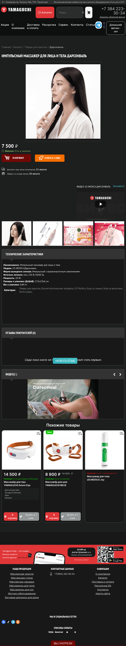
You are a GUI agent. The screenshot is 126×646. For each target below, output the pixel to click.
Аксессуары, (25, 291)
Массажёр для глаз (15, 481)
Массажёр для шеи (56, 481)
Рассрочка (49, 24)
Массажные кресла (21, 573)
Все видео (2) (118, 186)
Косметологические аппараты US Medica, (64, 288)
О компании (18, 26)
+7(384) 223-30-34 (64, 573)
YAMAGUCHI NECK (55, 485)
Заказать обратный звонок (112, 17)
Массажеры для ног (22, 589)
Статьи (90, 24)
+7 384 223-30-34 (113, 11)
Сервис (63, 24)
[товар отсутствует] (88, 12)
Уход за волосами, (113, 288)
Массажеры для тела (21, 585)
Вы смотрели (63, 643)
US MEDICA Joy (95, 479)
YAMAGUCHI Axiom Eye (17, 485)
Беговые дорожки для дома (22, 597)
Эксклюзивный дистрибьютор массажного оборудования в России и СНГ (89, 2)
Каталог (103, 577)
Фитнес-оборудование (22, 593)
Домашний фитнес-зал (116, 28)
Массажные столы (22, 577)
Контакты (77, 24)
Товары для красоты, (30, 288)
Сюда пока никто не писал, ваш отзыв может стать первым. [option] (63, 359)
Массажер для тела (98, 476)
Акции (5, 24)
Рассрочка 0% (102, 585)
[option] (63, 399)
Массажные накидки (21, 581)
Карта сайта (103, 593)
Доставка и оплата (33, 26)
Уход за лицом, (94, 288)
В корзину (12, 516)
